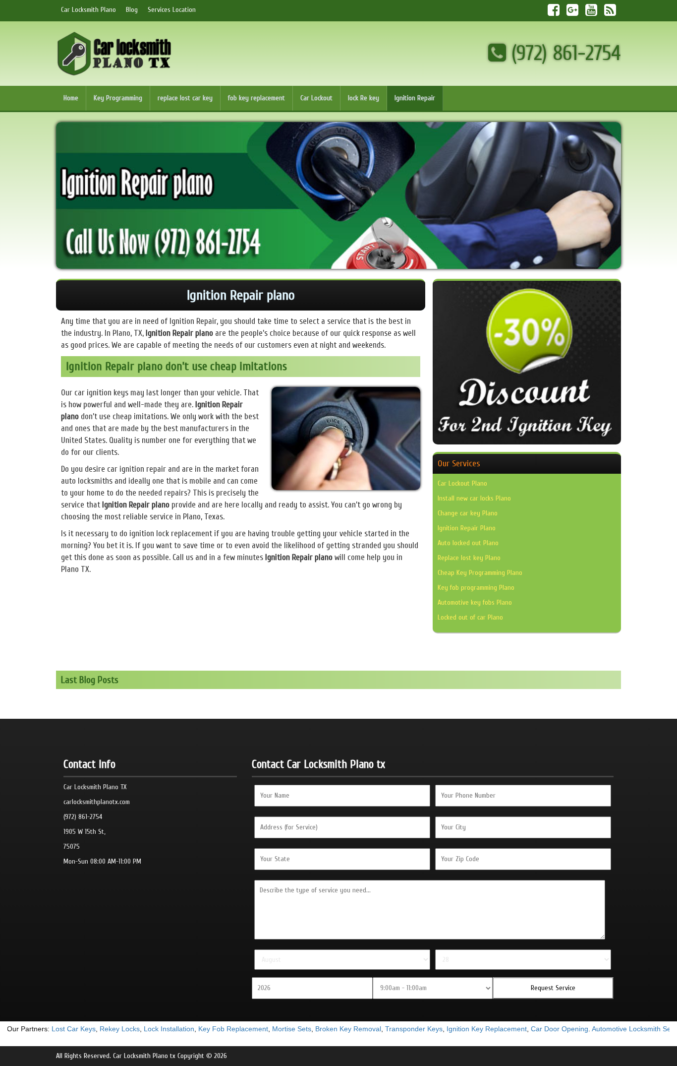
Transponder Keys (382, 1029)
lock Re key (363, 98)
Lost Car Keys (42, 1029)
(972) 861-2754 (563, 53)
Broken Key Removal (316, 1029)
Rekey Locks (88, 1029)
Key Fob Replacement (201, 1029)
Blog (132, 9)
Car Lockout (316, 98)
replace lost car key (185, 98)
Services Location (172, 9)
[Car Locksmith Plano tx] (114, 53)
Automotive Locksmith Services (609, 1029)
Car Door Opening (528, 1029)
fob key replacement (256, 98)
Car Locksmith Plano (88, 9)
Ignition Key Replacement (455, 1029)
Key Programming (118, 98)
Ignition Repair (415, 98)
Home (70, 98)
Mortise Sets (260, 1029)
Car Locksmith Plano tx (144, 1056)
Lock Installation (137, 1029)
